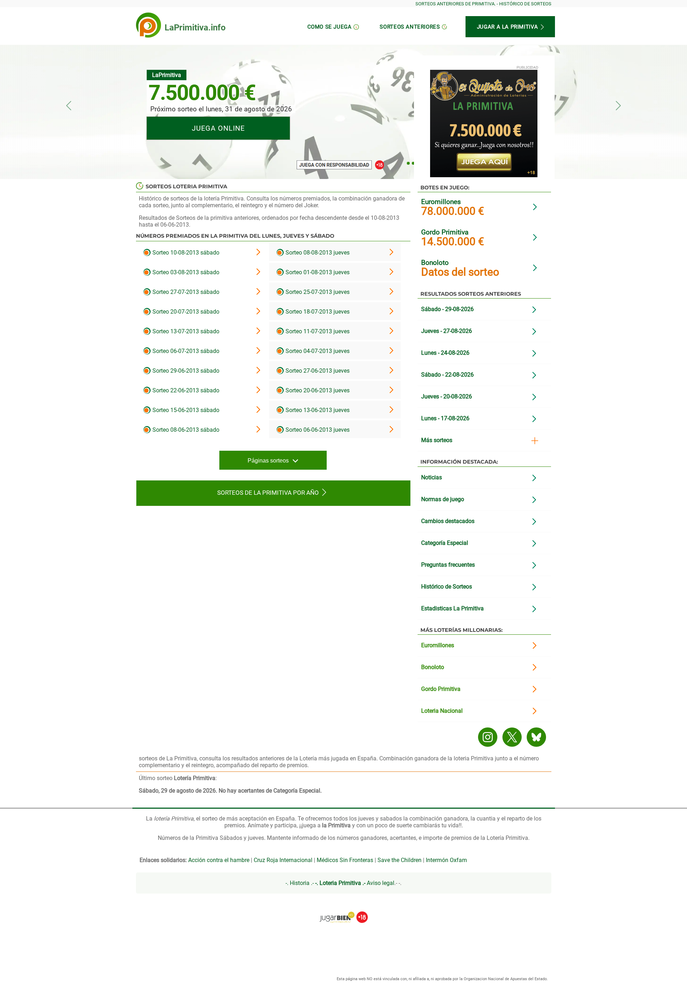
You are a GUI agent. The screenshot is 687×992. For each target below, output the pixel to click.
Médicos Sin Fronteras (345, 860)
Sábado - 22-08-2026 (447, 374)
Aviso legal (380, 883)
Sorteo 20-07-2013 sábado (185, 311)
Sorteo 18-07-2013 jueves (317, 311)
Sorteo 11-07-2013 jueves (317, 331)
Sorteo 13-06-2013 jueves (317, 410)
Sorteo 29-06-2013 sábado (185, 370)
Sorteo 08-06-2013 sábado (185, 429)
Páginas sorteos (268, 461)
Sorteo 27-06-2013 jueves (317, 370)
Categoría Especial (444, 542)
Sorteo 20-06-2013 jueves (317, 390)
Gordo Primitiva (444, 232)
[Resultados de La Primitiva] (148, 25)
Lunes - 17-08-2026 (445, 418)
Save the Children (399, 860)
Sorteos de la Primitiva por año (268, 492)
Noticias (431, 477)
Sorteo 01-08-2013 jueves (317, 272)
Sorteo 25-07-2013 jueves (317, 292)
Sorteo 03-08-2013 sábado (185, 272)
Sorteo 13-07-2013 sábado (185, 331)
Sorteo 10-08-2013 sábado (185, 252)
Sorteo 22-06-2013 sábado (185, 390)
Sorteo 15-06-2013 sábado (185, 410)
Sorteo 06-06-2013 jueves (317, 429)
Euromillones (441, 202)
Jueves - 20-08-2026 (446, 396)
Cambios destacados (447, 521)
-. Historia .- (300, 883)
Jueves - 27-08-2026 (446, 331)
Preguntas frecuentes (448, 564)
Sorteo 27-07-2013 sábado (185, 292)
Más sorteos (436, 440)
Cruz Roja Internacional (283, 860)
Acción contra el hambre (218, 860)
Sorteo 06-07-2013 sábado (185, 351)
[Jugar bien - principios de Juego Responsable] (343, 912)
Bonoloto (435, 262)
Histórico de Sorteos (446, 586)
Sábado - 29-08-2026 (447, 309)
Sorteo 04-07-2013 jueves (317, 351)
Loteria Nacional (442, 710)
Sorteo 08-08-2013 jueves (317, 252)
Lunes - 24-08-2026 (445, 352)
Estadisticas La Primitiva (452, 608)
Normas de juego (442, 499)
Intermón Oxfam (446, 860)
